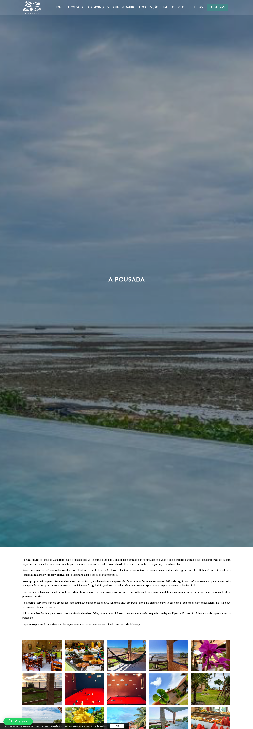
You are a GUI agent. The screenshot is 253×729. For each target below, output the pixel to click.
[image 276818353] (170, 656)
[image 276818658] (86, 690)
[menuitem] (58, 7)
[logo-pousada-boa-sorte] (32, 7)
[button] (18, 721)
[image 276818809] (128, 690)
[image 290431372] (212, 690)
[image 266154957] (86, 656)
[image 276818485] (43, 690)
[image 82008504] (43, 656)
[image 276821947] (170, 690)
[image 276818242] (128, 656)
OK (117, 726)
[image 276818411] (212, 656)
